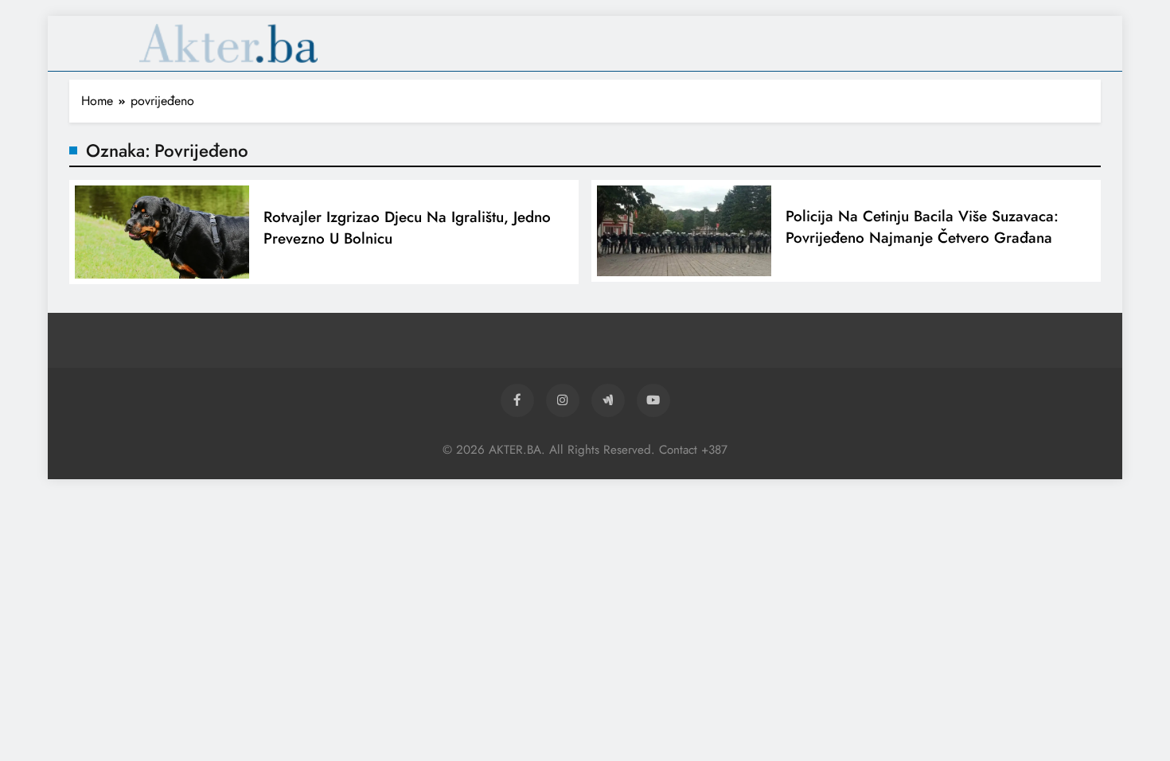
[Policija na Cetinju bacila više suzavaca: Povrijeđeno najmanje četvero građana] (684, 231)
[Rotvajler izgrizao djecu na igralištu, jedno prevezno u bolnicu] (162, 232)
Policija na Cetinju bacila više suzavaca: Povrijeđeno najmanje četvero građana (922, 226)
